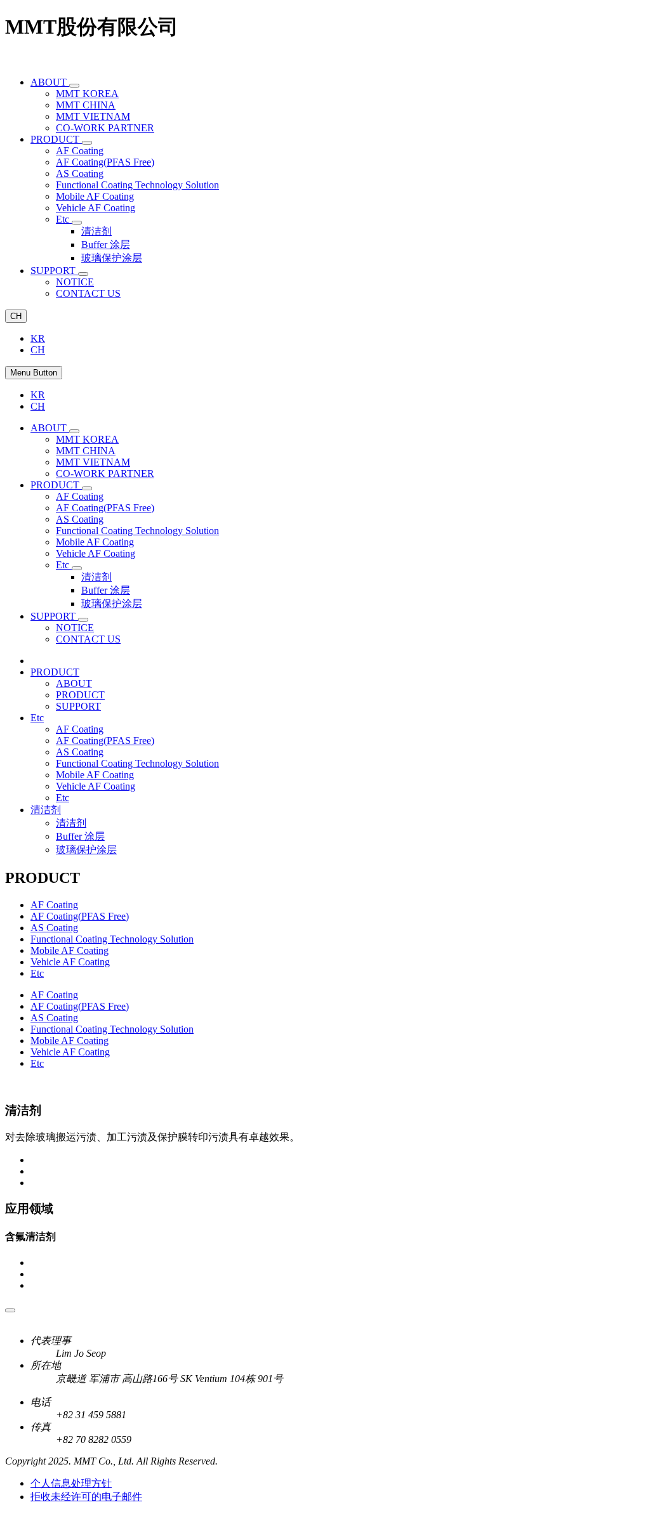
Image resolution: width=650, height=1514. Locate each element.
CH (16, 316)
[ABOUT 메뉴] (74, 86)
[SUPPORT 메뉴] (83, 274)
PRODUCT (80, 694)
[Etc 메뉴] (77, 223)
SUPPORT (78, 706)
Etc (62, 797)
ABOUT (74, 683)
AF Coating (79, 729)
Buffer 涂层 (80, 836)
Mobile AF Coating (95, 774)
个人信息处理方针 (71, 1483)
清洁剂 (71, 823)
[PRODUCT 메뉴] (87, 143)
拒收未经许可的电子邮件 (86, 1496)
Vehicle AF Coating (95, 786)
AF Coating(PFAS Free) (105, 740)
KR (37, 338)
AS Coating (79, 752)
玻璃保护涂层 (86, 849)
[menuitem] (49, 82)
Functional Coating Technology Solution (137, 763)
